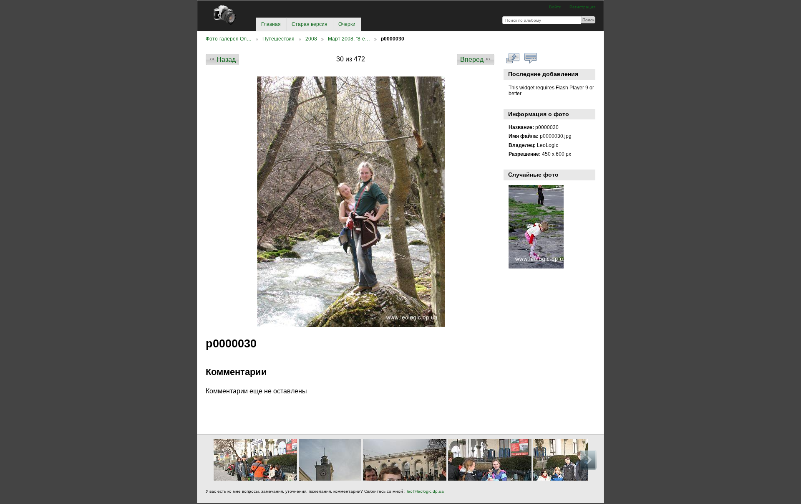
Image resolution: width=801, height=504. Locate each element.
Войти (555, 7)
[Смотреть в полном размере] (351, 201)
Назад (226, 59)
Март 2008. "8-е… (349, 38)
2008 (311, 38)
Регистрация (582, 7)
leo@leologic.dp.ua (425, 491)
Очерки (346, 24)
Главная (271, 24)
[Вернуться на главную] (228, 15)
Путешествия (278, 38)
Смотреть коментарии (531, 58)
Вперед (472, 59)
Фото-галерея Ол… (229, 38)
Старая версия (309, 24)
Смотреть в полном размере (513, 58)
